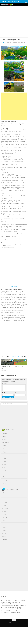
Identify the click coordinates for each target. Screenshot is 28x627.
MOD (22, 608)
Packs (4, 473)
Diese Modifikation (16, 600)
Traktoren (5, 436)
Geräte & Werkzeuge (7, 455)
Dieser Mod (22, 600)
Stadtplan (5, 433)
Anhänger (5, 480)
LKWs (4, 439)
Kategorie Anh (10, 607)
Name (3, 392)
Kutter (4, 445)
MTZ (24, 608)
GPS (24, 603)
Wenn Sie (17, 612)
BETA (2, 599)
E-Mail (16, 392)
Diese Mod (11, 600)
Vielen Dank (4, 612)
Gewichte (5, 467)
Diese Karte (8, 600)
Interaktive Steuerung (19, 605)
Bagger (4, 452)
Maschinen (22, 607)
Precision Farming (12, 610)
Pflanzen (7, 610)
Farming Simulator (17, 604)
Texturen (5, 477)
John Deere (4, 607)
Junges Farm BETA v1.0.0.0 (19, 366)
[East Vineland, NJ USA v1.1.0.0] (7, 362)
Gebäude (5, 464)
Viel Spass (13, 612)
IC (1, 605)
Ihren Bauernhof (10, 605)
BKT (6, 599)
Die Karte (18, 599)
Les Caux (8, 247)
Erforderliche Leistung (13, 602)
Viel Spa (9, 612)
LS (18, 607)
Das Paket (9, 599)
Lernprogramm (6, 483)
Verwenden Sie (24, 610)
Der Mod (14, 599)
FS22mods (4, 42)
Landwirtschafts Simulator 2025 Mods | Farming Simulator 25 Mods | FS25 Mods (11, 2)
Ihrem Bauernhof (5, 605)
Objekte (4, 470)
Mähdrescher (6, 442)
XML (20, 612)
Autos (4, 458)
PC (10, 247)
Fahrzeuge (5, 448)
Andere (4, 461)
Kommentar (5, 383)
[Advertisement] (14, 20)
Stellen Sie (20, 610)
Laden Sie (14, 607)
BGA (4, 247)
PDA (13, 247)
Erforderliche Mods (7, 604)
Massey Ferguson (5, 609)
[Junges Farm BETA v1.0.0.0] (20, 362)
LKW (17, 607)
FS (22, 604)
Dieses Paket (3, 602)
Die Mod (22, 599)
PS (17, 610)
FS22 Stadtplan (4, 35)
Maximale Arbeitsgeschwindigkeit (16, 608)
